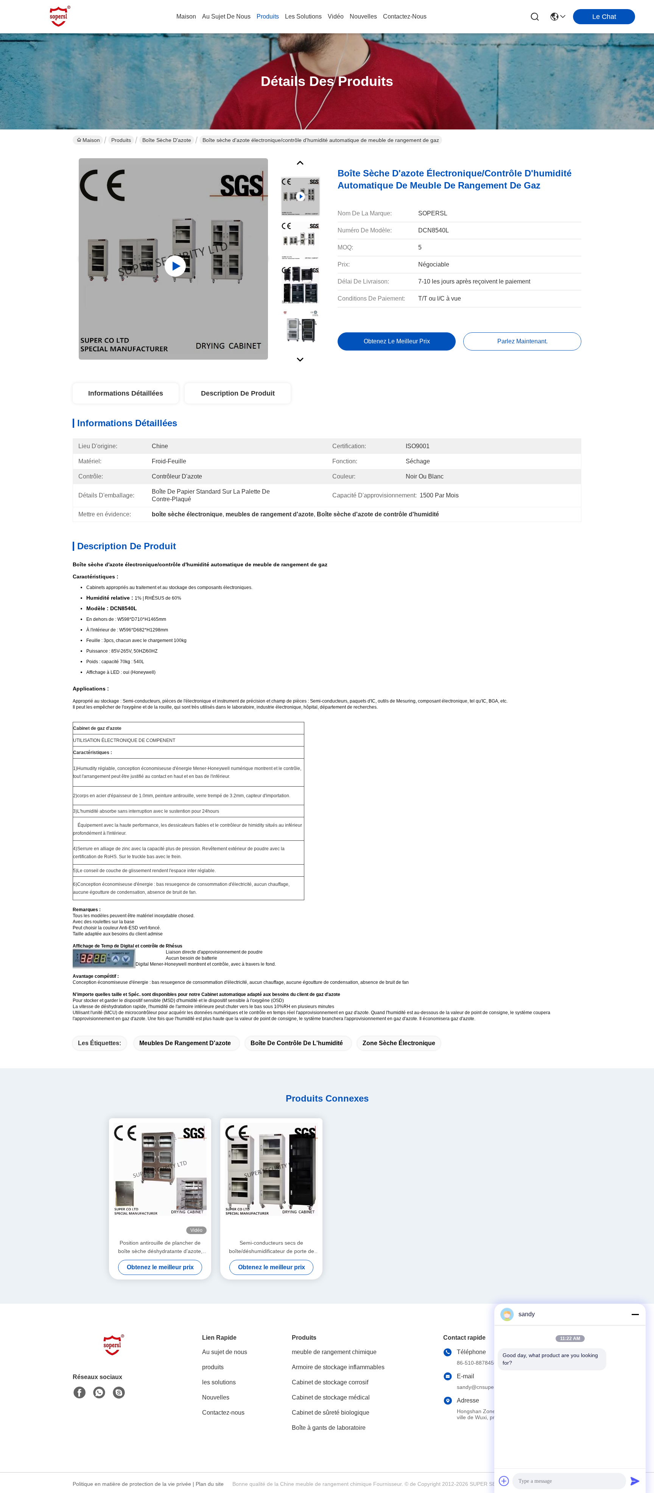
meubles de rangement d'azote (185, 1043)
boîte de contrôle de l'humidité (297, 1043)
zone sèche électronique (399, 1043)
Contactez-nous (223, 1412)
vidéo (336, 16)
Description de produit (238, 393)
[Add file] (504, 1481)
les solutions (303, 16)
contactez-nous (405, 16)
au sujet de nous (226, 16)
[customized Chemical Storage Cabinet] (173, 259)
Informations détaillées (125, 393)
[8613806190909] (99, 1392)
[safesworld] (119, 1392)
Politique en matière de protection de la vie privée (132, 1484)
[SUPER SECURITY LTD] (60, 16)
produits (268, 16)
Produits (121, 140)
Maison (186, 16)
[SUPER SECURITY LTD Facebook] (79, 1392)
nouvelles (363, 16)
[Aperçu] (114, 1354)
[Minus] (635, 1314)
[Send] (635, 1481)
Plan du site (210, 1484)
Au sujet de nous (224, 1352)
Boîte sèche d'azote (166, 140)
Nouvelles (215, 1397)
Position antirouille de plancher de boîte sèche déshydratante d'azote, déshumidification (160, 1247)
